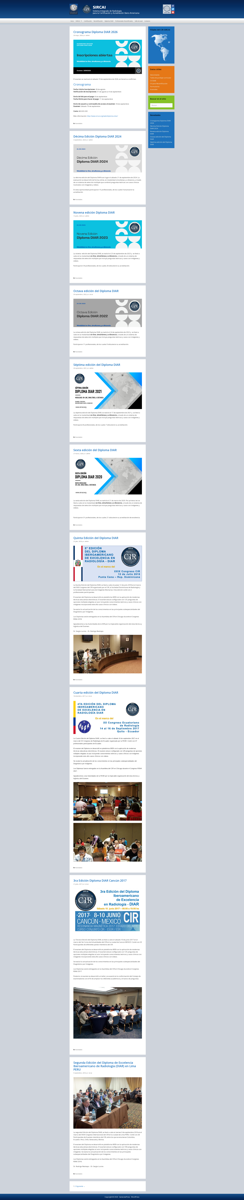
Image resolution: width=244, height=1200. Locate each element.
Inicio (72, 21)
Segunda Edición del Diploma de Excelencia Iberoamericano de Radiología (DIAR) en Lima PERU (104, 1066)
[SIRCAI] (81, 9)
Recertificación (98, 21)
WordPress (135, 1197)
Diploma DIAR (109, 21)
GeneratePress (124, 1197)
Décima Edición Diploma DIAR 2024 (97, 136)
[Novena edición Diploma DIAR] (107, 248)
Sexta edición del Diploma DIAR (95, 450)
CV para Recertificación (158, 83)
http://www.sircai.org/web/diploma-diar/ (102, 116)
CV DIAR (153, 81)
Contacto (147, 21)
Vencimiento (154, 75)
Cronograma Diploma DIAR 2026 (95, 32)
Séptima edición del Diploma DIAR (96, 365)
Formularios (154, 86)
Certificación (88, 21)
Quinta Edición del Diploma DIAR (95, 538)
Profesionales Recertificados (124, 21)
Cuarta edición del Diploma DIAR (95, 692)
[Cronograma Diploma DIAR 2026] (107, 73)
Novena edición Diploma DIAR (94, 212)
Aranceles (153, 89)
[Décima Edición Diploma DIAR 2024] (107, 172)
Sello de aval (138, 21)
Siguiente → (80, 1186)
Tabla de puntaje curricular (160, 78)
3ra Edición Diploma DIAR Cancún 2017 (100, 880)
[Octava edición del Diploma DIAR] (107, 326)
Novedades (78, 123)
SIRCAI (78, 21)
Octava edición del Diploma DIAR (96, 291)
